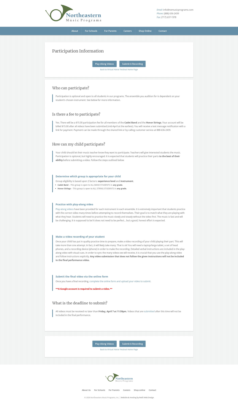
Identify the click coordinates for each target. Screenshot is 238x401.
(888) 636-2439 (171, 13)
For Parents (110, 30)
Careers (128, 30)
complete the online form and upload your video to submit (120, 281)
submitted (149, 311)
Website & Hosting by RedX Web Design (137, 397)
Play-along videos (65, 209)
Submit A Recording (132, 63)
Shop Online (145, 30)
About (74, 30)
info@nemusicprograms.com (178, 9)
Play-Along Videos (104, 63)
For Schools (91, 30)
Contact (163, 30)
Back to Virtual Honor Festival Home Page (119, 69)
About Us (86, 390)
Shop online (139, 390)
